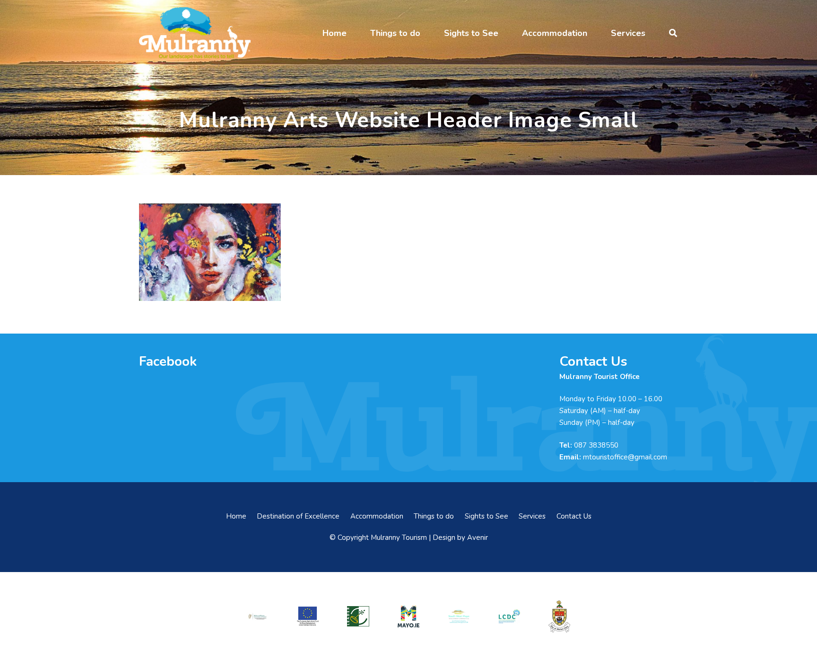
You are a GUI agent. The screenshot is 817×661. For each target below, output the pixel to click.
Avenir (477, 537)
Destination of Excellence (298, 516)
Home (236, 516)
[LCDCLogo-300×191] (509, 616)
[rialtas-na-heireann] (257, 616)
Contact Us (573, 516)
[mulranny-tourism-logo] (195, 33)
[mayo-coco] (559, 616)
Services (532, 516)
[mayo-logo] (408, 616)
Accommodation (376, 516)
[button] (354, 33)
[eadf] (308, 616)
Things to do (434, 516)
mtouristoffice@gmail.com (625, 457)
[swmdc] (458, 616)
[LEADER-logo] (358, 616)
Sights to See (486, 516)
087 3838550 (596, 445)
